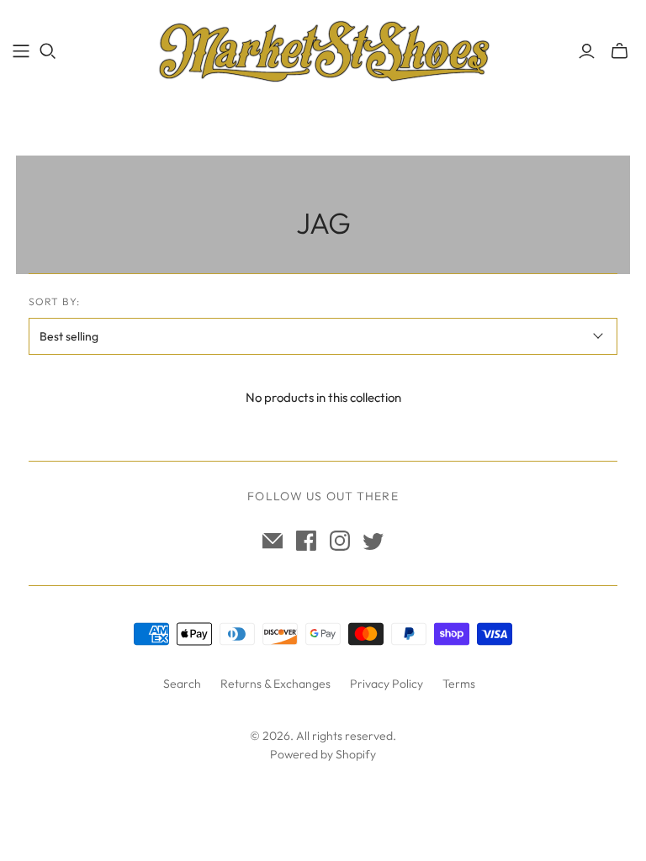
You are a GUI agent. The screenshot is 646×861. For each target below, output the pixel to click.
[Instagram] (340, 541)
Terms (458, 683)
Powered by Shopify (323, 754)
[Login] (587, 51)
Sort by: (54, 301)
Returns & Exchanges (275, 683)
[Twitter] (373, 541)
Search (182, 683)
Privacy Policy (386, 683)
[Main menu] (21, 51)
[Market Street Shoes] (323, 50)
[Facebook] (306, 541)
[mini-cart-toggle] (619, 51)
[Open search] (48, 51)
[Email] (272, 541)
